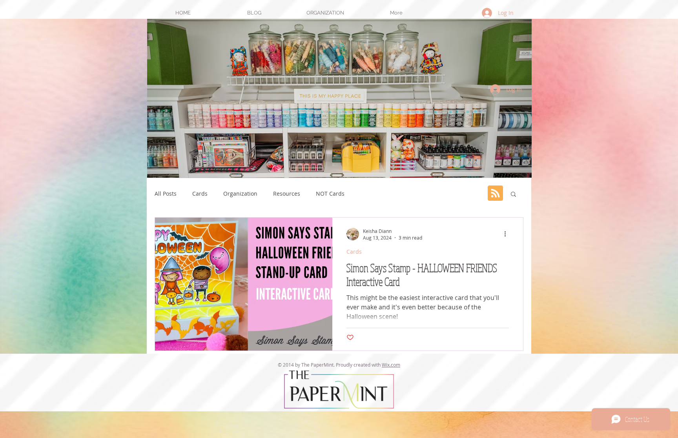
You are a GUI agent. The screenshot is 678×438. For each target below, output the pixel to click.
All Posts (166, 193)
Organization (240, 193)
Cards (200, 193)
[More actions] (507, 234)
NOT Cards (330, 193)
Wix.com (391, 365)
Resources (286, 193)
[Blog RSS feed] (495, 193)
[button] (325, 13)
